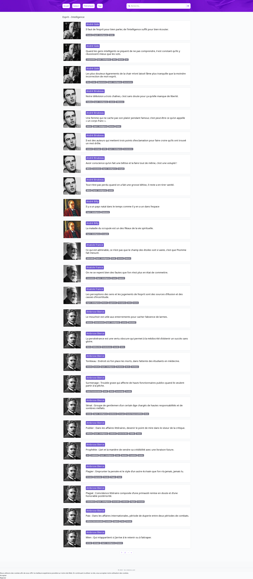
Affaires (89, 434)
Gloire (89, 347)
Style (119, 477)
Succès (116, 347)
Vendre (140, 455)
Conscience (97, 169)
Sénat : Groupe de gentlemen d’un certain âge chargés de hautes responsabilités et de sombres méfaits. (134, 407)
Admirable (90, 258)
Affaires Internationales (95, 521)
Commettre (91, 278)
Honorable (116, 502)
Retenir (119, 543)
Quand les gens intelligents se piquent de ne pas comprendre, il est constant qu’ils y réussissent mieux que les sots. (133, 52)
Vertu (122, 347)
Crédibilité (94, 455)
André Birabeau (95, 91)
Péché (112, 391)
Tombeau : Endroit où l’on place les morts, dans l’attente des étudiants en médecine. (133, 361)
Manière (124, 455)
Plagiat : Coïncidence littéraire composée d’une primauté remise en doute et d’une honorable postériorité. (132, 494)
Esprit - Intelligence (100, 35)
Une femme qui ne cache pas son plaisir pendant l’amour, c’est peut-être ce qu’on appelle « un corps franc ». (135, 119)
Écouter (89, 35)
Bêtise (89, 169)
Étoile (113, 258)
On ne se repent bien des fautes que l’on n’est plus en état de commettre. (127, 272)
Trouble (128, 391)
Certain (89, 414)
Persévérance (106, 347)
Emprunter (98, 477)
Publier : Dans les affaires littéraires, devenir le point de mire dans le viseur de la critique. (135, 427)
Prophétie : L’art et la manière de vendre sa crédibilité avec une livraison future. (130, 449)
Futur (117, 455)
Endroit (96, 367)
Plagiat (132, 502)
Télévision (120, 102)
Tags (100, 6)
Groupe (121, 414)
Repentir (121, 278)
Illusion (104, 303)
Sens (129, 303)
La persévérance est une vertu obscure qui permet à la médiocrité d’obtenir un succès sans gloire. (137, 340)
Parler (112, 35)
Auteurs (76, 6)
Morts (128, 367)
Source (135, 303)
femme (111, 126)
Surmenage (120, 391)
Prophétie (132, 455)
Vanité (110, 190)
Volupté (121, 169)
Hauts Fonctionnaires (94, 391)
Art (88, 455)
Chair (94, 82)
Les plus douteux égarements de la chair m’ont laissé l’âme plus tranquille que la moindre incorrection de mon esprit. (136, 75)
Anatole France (94, 244)
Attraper (96, 543)
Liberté (112, 102)
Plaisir (118, 126)
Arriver (89, 543)
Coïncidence (91, 502)
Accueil (66, 6)
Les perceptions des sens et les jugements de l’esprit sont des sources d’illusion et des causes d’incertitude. (134, 296)
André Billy (92, 201)
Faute (114, 278)
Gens (114, 59)
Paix (122, 521)
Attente (89, 367)
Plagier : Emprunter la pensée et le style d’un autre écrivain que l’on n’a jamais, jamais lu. (135, 471)
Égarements (102, 82)
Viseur (139, 434)
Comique (97, 149)
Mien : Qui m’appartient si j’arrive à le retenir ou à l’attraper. (118, 537)
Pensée (106, 477)
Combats (108, 521)
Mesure (127, 258)
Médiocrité (96, 347)
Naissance (105, 212)
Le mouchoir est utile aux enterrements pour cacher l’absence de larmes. (127, 316)
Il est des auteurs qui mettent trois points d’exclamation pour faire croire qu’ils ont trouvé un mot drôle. (136, 142)
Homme (120, 258)
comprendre (91, 59)
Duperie (116, 521)
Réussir (120, 59)
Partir (105, 391)
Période (128, 521)
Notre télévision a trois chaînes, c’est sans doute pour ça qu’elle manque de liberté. (132, 96)
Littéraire (113, 434)
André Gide (92, 24)
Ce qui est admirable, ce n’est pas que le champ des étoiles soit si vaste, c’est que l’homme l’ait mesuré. (136, 251)
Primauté (140, 502)
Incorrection (128, 82)
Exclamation (128, 149)
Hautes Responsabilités (134, 414)
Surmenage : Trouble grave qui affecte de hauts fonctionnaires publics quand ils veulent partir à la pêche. (135, 384)
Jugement (112, 303)
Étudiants (120, 367)
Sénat (146, 414)
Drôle (104, 149)
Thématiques (89, 6)
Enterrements (99, 322)
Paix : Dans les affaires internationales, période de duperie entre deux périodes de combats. (137, 515)
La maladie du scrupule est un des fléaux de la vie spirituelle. (119, 228)
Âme (88, 82)
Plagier (113, 477)
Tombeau (135, 367)
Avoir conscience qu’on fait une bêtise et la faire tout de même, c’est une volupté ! (131, 163)
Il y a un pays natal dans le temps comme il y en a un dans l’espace (122, 206)
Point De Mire (122, 434)
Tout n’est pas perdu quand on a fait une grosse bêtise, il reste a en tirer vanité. (130, 184)
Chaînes (89, 102)
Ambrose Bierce (95, 311)
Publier (132, 434)
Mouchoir (132, 322)
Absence (89, 322)
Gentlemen (113, 414)
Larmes (124, 322)
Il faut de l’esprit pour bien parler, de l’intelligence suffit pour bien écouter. (127, 29)
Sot (126, 59)
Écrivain (89, 477)
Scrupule (105, 234)
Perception (122, 303)
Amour (89, 126)
